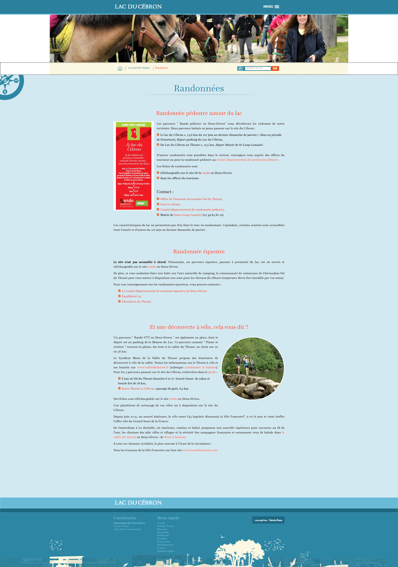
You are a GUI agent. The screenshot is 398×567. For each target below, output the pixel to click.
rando (206, 173)
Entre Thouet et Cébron (138, 389)
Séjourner (162, 529)
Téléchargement (165, 544)
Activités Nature (165, 526)
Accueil (160, 523)
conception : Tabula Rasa (268, 520)
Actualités (162, 538)
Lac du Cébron (120, 68)
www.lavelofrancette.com (200, 450)
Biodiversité (163, 535)
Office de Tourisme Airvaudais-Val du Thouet (191, 199)
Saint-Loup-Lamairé (188, 215)
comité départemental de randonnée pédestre (247, 160)
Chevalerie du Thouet (136, 301)
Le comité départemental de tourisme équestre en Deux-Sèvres (164, 291)
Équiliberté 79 (131, 296)
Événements (163, 541)
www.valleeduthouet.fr (153, 367)
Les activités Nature (139, 67)
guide (212, 372)
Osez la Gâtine (170, 204)
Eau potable (163, 532)
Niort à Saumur (175, 437)
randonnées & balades (200, 367)
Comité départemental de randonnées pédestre (192, 210)
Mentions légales (165, 551)
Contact (161, 547)
